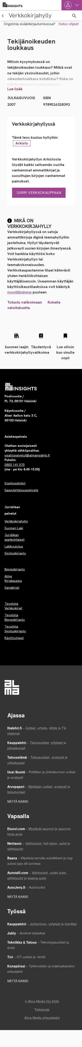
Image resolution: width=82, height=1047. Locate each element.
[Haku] (74, 15)
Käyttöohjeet (14, 638)
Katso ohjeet (69, 24)
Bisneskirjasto (15, 569)
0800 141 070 (15, 465)
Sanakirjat (12, 588)
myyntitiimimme (19, 292)
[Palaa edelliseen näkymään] (2, 15)
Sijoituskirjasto (15, 553)
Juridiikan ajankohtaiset (14, 537)
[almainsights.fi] (12, 5)
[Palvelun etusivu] (21, 387)
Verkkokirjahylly (16, 521)
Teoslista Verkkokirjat (13, 606)
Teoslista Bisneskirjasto (15, 617)
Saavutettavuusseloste (21, 490)
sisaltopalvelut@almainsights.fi (27, 455)
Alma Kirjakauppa (13, 578)
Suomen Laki (14, 528)
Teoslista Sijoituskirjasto (15, 628)
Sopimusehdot (15, 483)
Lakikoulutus (14, 546)
